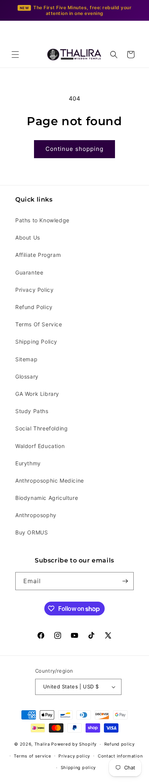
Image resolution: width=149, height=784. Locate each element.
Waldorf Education (40, 446)
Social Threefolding (41, 428)
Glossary (27, 376)
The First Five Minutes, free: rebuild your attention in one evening (82, 10)
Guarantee (29, 272)
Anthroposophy (36, 515)
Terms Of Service (38, 324)
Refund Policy (34, 307)
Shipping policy (78, 767)
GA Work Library (37, 393)
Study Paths (32, 411)
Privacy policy (74, 756)
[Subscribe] (125, 581)
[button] (15, 54)
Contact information (120, 756)
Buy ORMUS (31, 532)
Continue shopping (74, 148)
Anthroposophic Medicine (49, 480)
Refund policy (119, 744)
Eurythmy (28, 463)
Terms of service (32, 756)
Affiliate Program (38, 254)
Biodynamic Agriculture (46, 498)
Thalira (42, 744)
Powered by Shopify (74, 744)
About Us (27, 237)
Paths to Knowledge (42, 220)
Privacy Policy (34, 289)
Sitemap (26, 359)
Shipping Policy (36, 341)
